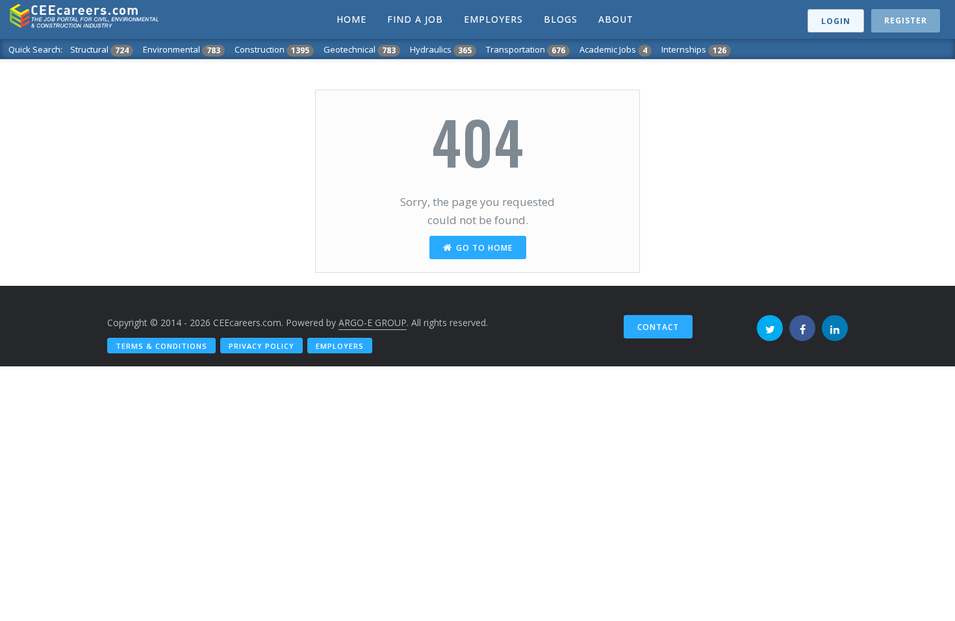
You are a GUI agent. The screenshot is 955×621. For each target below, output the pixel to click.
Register (905, 20)
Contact (658, 327)
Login (835, 21)
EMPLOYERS (493, 19)
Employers (340, 346)
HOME (351, 19)
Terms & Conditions (161, 346)
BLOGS (561, 19)
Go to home (484, 247)
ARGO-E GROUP (372, 322)
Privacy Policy (261, 346)
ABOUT (615, 19)
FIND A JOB (415, 19)
